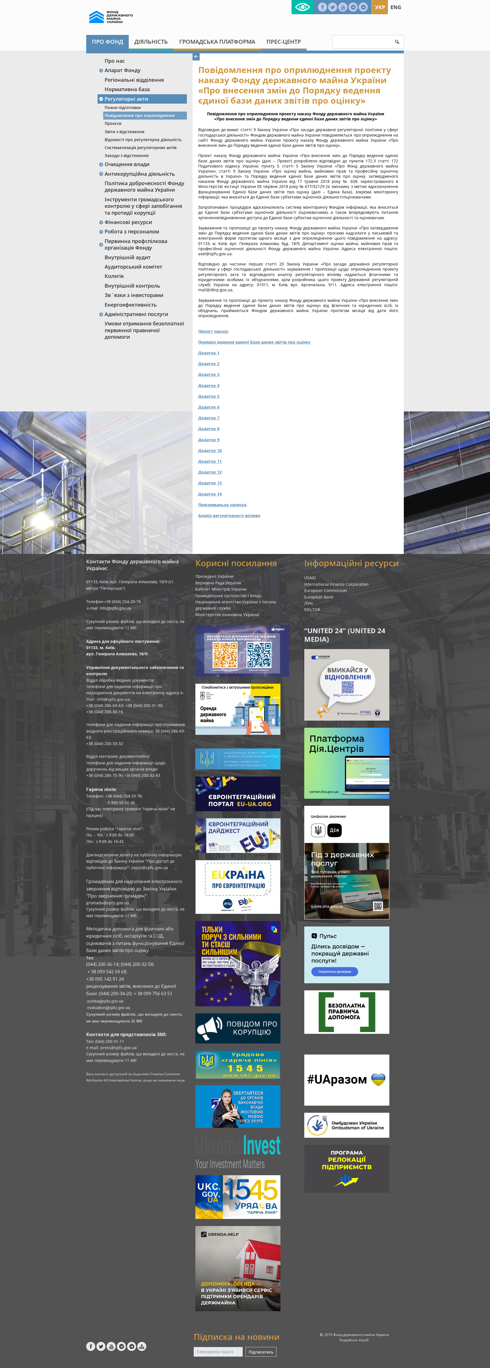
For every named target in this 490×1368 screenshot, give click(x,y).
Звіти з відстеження (124, 131)
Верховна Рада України (218, 582)
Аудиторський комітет (133, 266)
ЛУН (308, 603)
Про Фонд (107, 41)
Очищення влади (127, 164)
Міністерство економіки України (227, 614)
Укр (380, 7)
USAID (310, 577)
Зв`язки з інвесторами (134, 295)
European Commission (325, 590)
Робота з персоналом (132, 231)
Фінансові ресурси (128, 222)
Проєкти (113, 123)
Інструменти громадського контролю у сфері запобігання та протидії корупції (143, 206)
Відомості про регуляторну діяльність (143, 139)
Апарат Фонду (123, 70)
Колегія (114, 276)
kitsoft (364, 1340)
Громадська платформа (217, 41)
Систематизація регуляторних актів (140, 147)
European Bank (318, 597)
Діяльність (151, 41)
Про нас (115, 60)
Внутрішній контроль (132, 285)
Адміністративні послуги (136, 314)
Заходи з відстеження (127, 155)
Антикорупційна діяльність (140, 173)
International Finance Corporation (336, 584)
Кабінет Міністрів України (221, 589)
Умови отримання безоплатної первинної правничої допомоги (144, 330)
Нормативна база (127, 89)
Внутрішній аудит (128, 257)
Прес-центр (284, 41)
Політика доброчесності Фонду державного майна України (144, 186)
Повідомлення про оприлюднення (140, 115)
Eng (395, 7)
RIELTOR (312, 609)
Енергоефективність (131, 304)
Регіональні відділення (134, 79)
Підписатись (261, 1352)
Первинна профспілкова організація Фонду (136, 244)
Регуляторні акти (126, 98)
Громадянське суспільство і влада (228, 595)
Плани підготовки (123, 107)
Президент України (214, 576)
